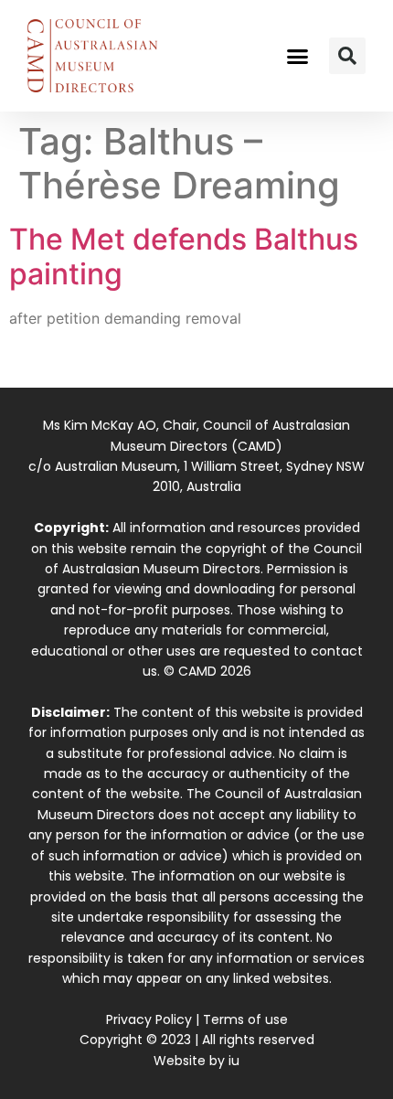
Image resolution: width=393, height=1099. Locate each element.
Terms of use (245, 1019)
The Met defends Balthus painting (183, 256)
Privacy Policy (149, 1019)
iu (233, 1060)
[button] (298, 55)
